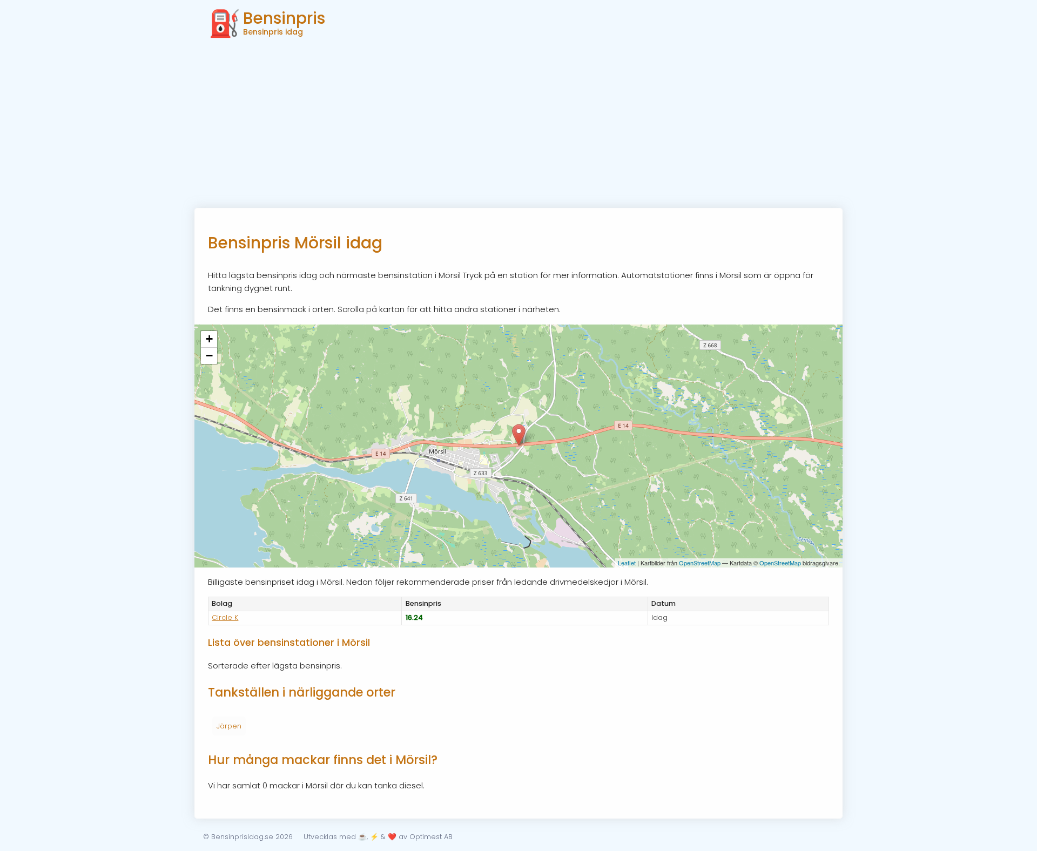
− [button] (209, 355)
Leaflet (627, 562)
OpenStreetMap (699, 562)
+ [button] (209, 339)
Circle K (225, 617)
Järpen (229, 726)
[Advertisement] (518, 126)
